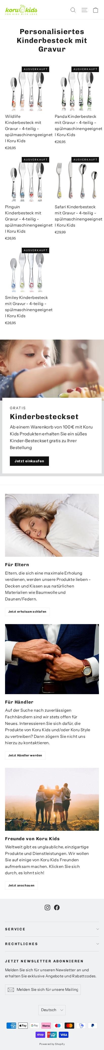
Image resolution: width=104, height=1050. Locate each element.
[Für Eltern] (52, 525)
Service (15, 929)
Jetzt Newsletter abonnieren (44, 961)
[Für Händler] (52, 659)
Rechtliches (21, 944)
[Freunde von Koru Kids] (52, 799)
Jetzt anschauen (21, 885)
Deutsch (49, 1010)
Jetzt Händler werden (25, 755)
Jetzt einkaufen (29, 461)
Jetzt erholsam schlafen (27, 611)
